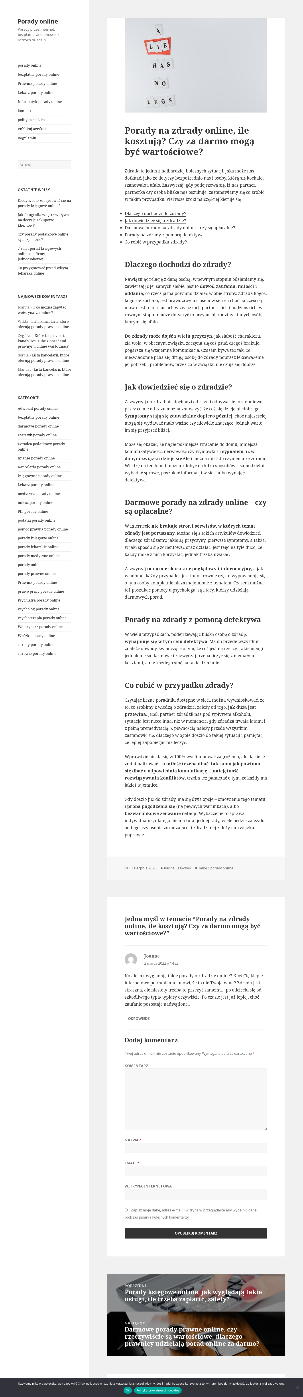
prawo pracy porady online (41, 591)
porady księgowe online (38, 538)
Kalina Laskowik (177, 868)
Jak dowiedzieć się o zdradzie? (155, 221)
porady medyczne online (39, 555)
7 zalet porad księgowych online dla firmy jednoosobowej (39, 253)
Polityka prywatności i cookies (158, 1390)
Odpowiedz (139, 1018)
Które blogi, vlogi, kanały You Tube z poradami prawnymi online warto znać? (43, 341)
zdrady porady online (36, 644)
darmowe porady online (38, 426)
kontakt (24, 110)
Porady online (38, 21)
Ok (128, 1390)
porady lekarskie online (38, 546)
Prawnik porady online (37, 83)
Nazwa (133, 1140)
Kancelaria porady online (39, 467)
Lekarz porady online (36, 92)
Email (132, 1163)
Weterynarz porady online (40, 626)
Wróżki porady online (36, 635)
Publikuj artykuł (32, 129)
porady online (29, 65)
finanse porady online (36, 458)
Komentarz (136, 1065)
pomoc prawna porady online (43, 529)
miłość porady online (35, 502)
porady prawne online (37, 573)
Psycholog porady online (38, 609)
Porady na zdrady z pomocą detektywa (164, 235)
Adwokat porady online (38, 408)
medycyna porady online (39, 493)
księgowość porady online (40, 475)
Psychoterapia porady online (42, 617)
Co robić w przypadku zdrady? (156, 242)
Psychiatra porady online (39, 600)
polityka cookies (31, 119)
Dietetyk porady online (37, 435)
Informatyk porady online (40, 101)
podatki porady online (36, 520)
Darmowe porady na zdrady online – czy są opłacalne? (180, 228)
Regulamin (27, 138)
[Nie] (297, 1387)
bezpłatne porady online (38, 74)
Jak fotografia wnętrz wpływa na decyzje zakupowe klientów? (43, 220)
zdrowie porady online (37, 653)
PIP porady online (33, 511)
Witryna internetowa (148, 1186)
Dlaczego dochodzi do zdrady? (155, 213)
